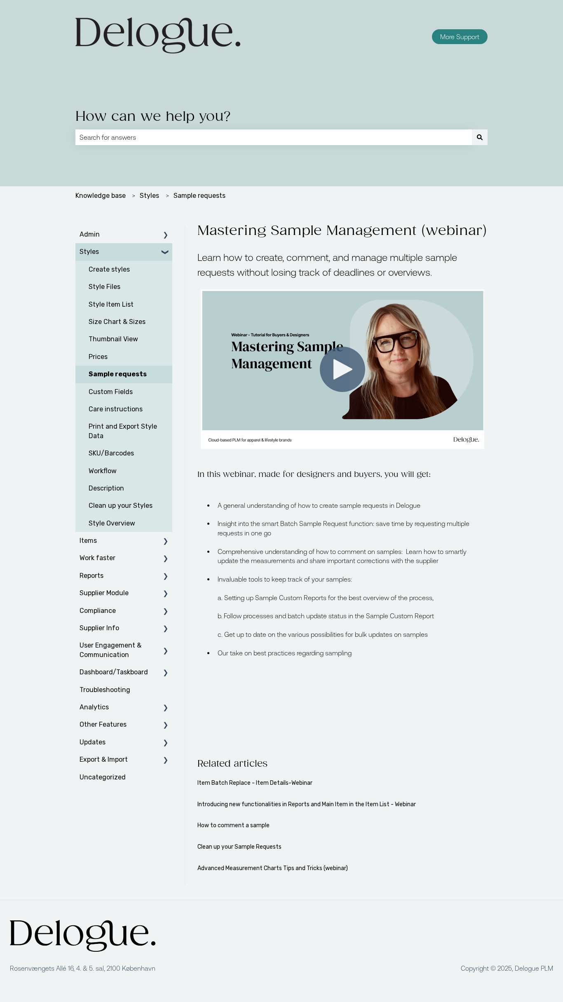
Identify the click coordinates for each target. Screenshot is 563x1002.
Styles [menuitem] (89, 252)
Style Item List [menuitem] (111, 304)
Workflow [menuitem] (103, 471)
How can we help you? (153, 117)
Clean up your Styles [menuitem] (120, 505)
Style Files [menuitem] (104, 287)
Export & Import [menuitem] (104, 759)
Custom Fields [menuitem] (111, 392)
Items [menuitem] (88, 540)
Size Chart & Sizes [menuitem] (117, 322)
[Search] (480, 137)
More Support (459, 36)
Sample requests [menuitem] (118, 374)
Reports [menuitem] (91, 576)
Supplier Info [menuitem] (99, 628)
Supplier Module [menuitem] (104, 593)
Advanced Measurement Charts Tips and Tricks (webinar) (272, 868)
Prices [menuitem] (98, 357)
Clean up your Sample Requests (239, 846)
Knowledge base (100, 195)
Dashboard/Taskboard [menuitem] (114, 672)
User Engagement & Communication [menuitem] (110, 649)
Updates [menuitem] (93, 742)
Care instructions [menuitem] (116, 409)
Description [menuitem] (106, 488)
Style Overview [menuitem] (112, 523)
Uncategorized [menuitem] (103, 777)
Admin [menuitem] (90, 234)
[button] (165, 235)
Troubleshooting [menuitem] (105, 690)
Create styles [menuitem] (109, 269)
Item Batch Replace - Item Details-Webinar (254, 782)
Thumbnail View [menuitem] (113, 339)
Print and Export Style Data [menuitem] (123, 430)
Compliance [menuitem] (98, 611)
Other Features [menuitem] (103, 724)
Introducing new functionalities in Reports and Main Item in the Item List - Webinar (306, 804)
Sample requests (199, 195)
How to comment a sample (233, 825)
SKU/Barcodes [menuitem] (111, 453)
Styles (149, 195)
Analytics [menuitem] (94, 707)
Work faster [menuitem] (97, 558)
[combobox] (273, 137)
